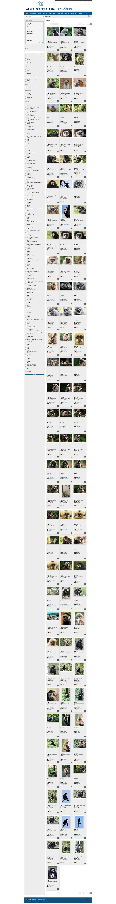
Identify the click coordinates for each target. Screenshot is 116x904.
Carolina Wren (29, 167)
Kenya (28, 254)
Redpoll (28, 315)
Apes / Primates (30, 127)
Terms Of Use (27, 899)
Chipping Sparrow (30, 176)
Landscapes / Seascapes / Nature (33, 259)
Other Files (29, 73)
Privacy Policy (33, 899)
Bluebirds (28, 156)
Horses (28, 234)
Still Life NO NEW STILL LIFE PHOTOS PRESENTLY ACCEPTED (33, 340)
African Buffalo (29, 105)
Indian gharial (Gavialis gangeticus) (33, 242)
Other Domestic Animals (31, 289)
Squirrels (28, 337)
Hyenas (28, 240)
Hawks (28, 228)
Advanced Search (48, 16)
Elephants (29, 202)
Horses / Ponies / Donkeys (32, 235)
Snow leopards (29, 335)
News (39, 13)
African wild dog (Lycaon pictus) (33, 119)
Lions (28, 265)
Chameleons (29, 171)
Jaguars (28, 251)
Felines (28, 206)
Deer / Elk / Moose (30, 186)
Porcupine (29, 299)
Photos (28, 70)
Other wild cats (30, 293)
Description (29, 62)
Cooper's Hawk (29, 181)
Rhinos (28, 322)
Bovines (28, 159)
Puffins (28, 303)
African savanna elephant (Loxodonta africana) (33, 117)
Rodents (28, 323)
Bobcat (28, 157)
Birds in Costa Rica (30, 149)
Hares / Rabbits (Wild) (31, 225)
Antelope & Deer (30, 126)
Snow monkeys (30, 336)
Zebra (28, 368)
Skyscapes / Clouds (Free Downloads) (34, 332)
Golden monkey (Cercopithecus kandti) (34, 221)
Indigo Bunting (29, 245)
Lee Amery (65, 97)
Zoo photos (29, 371)
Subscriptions (33, 13)
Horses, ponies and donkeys (32, 237)
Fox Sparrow (29, 216)
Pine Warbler (29, 298)
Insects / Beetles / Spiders (32, 250)
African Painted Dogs (31, 115)
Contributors (60, 13)
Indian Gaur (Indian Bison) (32, 241)
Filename (28, 63)
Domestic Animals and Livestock (33, 192)
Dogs (28, 189)
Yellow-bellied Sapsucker (31, 364)
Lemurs (28, 261)
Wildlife (28, 357)
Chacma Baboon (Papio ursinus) (33, 170)
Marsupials (29, 275)
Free (27, 96)
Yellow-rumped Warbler (31, 365)
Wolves (28, 361)
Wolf (27, 359)
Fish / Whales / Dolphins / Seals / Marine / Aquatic (34, 208)
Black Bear (29, 150)
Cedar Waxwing (30, 168)
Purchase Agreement (41, 899)
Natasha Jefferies (66, 224)
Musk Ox (28, 284)
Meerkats (28, 276)
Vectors (28, 72)
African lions (29, 112)
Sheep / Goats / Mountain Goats (33, 330)
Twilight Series (29, 350)
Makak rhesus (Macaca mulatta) (33, 271)
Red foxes (29, 312)
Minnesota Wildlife (30, 278)
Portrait (28, 79)
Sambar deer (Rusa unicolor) (32, 327)
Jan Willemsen (65, 376)
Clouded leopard (30, 177)
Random (28, 308)
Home (27, 13)
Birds (28, 140)
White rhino (29, 352)
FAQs (86, 13)
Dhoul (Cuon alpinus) (31, 188)
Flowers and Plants (30, 214)
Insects (28, 247)
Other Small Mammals (31, 291)
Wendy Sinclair (52, 97)
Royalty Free (29, 93)
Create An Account (87, 0)
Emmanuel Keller (66, 605)
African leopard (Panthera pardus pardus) (35, 110)
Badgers (28, 133)
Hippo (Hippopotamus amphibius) (33, 230)
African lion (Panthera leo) (32, 111)
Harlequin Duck (30, 227)
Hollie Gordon (65, 72)
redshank (28, 316)
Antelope (28, 125)
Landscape (29, 80)
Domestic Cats (29, 193)
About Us (67, 13)
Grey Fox (28, 224)
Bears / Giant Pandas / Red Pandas (34, 136)
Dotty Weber (52, 708)
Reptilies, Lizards (30, 320)
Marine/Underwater (30, 274)
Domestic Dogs (30, 195)
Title (27, 61)
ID (27, 58)
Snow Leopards (30, 333)
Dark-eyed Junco (30, 185)
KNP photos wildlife (30, 255)
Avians (28, 132)
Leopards (28, 264)
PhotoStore (89, 899)
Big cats (28, 139)
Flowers (28, 211)
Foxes (28, 217)
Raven (28, 310)
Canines (28, 164)
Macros (28, 269)
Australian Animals (30, 130)
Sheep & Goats (30, 329)
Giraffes (28, 218)
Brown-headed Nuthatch (31, 160)
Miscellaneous (29, 279)
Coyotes (28, 184)
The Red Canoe (30, 341)
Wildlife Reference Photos (36, 900)
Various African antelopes (32, 351)
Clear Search (40, 42)
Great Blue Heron (30, 223)
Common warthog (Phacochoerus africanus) (32, 179)
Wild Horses (29, 354)
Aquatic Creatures (30, 129)
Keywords (29, 59)
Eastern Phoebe (30, 199)
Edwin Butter (52, 46)
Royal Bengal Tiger (30, 325)
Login (81, 0)
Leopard (28, 262)
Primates (28, 301)
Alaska (28, 120)
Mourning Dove (30, 282)
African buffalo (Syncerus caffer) (33, 107)
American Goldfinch (30, 122)
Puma (28, 305)
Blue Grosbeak (29, 154)
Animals (28, 123)
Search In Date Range (31, 87)
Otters (28, 295)
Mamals (28, 272)
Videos (28, 69)
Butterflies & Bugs (30, 161)
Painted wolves (30, 296)
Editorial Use (29, 97)
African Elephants (30, 108)
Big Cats (28, 137)
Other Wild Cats (30, 292)
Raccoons (29, 306)
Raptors (28, 309)
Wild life (28, 355)
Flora (28, 210)
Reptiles (28, 318)
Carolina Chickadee (30, 166)
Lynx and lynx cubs (30, 268)
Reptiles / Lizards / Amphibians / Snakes (35, 319)
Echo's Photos (29, 201)
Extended (28, 99)
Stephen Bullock (79, 198)
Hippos (28, 231)
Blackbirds (29, 153)
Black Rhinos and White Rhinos (33, 151)
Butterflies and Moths (31, 163)
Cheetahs (28, 173)
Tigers (28, 342)
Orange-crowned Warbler (31, 286)
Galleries (45, 13)
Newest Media (52, 13)
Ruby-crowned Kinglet (31, 326)
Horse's (28, 233)
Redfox (28, 313)
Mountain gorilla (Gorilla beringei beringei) (35, 281)
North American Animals (31, 285)
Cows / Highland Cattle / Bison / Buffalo (34, 182)
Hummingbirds (29, 238)
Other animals (29, 288)
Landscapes (29, 258)
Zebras (28, 369)
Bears (28, 134)
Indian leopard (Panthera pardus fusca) (34, 244)
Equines (28, 205)
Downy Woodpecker (30, 196)
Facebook (80, 13)
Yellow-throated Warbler (31, 367)
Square (28, 82)
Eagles (28, 198)
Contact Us (73, 13)
